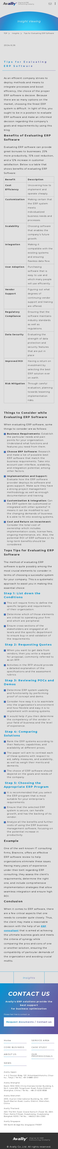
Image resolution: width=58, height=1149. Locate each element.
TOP (5, 33)
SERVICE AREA (41, 1040)
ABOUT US (10, 1054)
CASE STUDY (39, 1047)
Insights (15, 33)
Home (7, 1040)
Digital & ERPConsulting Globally (36, 1139)
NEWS (7, 1063)
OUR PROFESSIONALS (42, 1055)
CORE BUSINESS (14, 1047)
